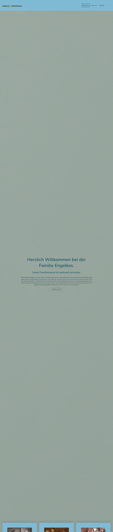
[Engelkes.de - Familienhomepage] (19, 8)
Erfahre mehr (57, 289)
